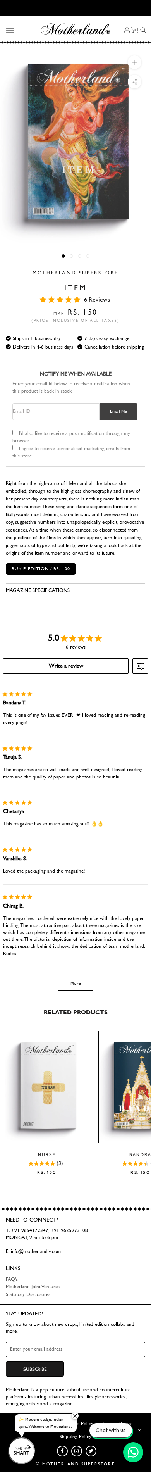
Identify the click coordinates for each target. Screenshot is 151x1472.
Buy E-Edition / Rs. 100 (41, 568)
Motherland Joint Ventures (33, 1286)
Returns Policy (78, 1423)
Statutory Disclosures (28, 1294)
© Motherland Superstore (75, 1464)
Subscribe (35, 1369)
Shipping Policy (75, 1436)
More (75, 983)
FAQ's (12, 1279)
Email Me (118, 411)
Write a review (66, 666)
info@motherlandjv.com (36, 1251)
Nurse (47, 1154)
